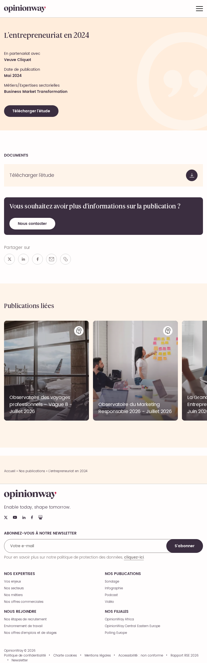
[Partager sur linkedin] (23, 259)
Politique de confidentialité (25, 655)
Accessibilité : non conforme (140, 655)
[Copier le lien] (65, 259)
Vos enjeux (12, 582)
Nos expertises (19, 573)
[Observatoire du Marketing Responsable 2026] (135, 371)
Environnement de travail (23, 626)
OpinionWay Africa (119, 619)
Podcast (111, 595)
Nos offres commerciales (23, 602)
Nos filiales (117, 611)
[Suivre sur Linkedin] (24, 517)
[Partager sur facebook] (37, 259)
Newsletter (20, 660)
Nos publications (32, 471)
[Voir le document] (103, 175)
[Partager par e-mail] (51, 259)
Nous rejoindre (20, 611)
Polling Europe (116, 633)
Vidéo (109, 602)
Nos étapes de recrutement (25, 619)
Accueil (9, 471)
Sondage (112, 582)
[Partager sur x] (9, 259)
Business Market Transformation (35, 92)
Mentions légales (98, 655)
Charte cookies (65, 655)
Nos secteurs (14, 588)
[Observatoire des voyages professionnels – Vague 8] (46, 371)
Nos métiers (13, 595)
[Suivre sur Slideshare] (40, 517)
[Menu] (199, 8)
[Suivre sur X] (6, 517)
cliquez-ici (134, 557)
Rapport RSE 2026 (185, 655)
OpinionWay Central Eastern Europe (132, 626)
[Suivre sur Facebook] (32, 517)
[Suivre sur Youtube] (15, 517)
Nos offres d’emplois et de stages (30, 633)
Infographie (114, 588)
